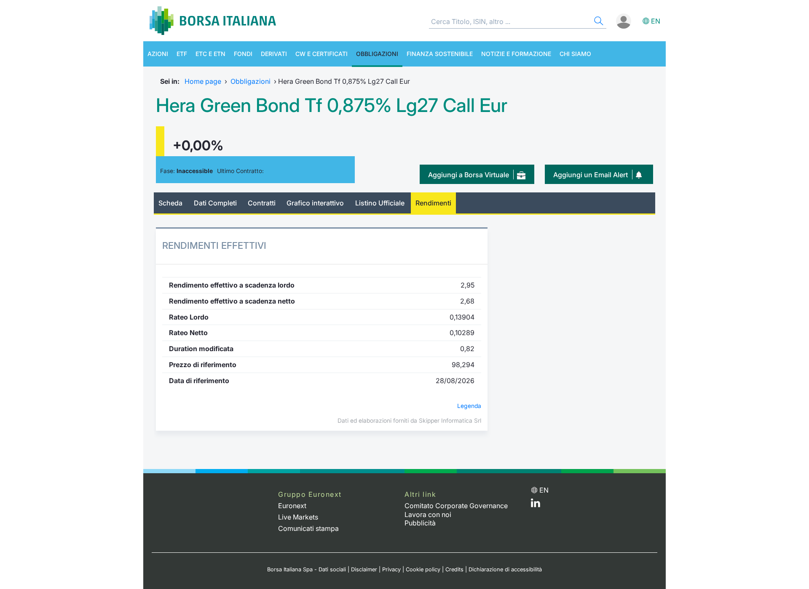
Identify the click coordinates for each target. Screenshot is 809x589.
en (655, 21)
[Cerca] (597, 22)
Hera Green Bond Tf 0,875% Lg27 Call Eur (331, 105)
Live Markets (298, 517)
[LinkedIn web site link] (535, 505)
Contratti (262, 203)
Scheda (170, 203)
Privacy (391, 569)
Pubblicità (420, 523)
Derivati (274, 53)
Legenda (469, 405)
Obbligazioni (377, 53)
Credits (454, 569)
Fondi (243, 53)
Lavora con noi (427, 514)
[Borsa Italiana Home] (213, 20)
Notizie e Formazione (516, 53)
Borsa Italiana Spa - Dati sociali (306, 569)
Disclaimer (364, 569)
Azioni (157, 53)
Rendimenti (433, 203)
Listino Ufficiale (379, 203)
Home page (203, 81)
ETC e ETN (210, 53)
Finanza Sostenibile (440, 53)
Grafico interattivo (315, 203)
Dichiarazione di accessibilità (505, 569)
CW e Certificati (321, 53)
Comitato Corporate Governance (456, 505)
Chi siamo (575, 53)
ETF (182, 53)
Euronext (292, 505)
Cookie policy (423, 569)
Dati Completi (215, 203)
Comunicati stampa (308, 528)
